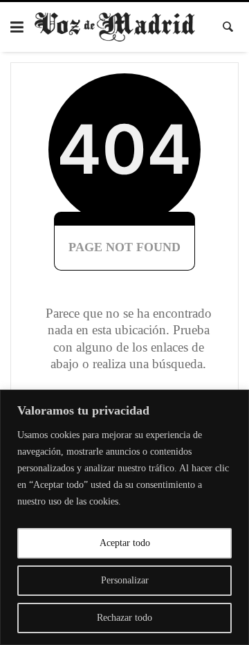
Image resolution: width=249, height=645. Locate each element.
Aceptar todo (125, 543)
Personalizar (125, 580)
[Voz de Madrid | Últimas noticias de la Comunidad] (115, 27)
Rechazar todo (124, 617)
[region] (124, 517)
